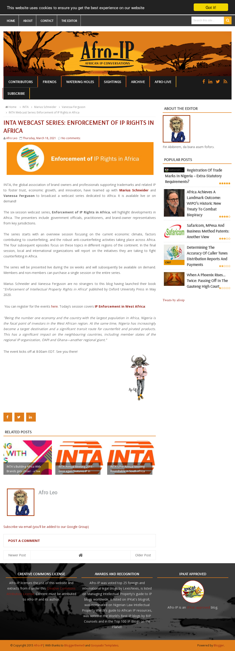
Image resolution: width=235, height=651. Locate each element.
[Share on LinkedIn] (31, 417)
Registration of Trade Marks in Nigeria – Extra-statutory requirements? (193, 175)
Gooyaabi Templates (104, 645)
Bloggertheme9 (74, 645)
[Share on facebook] (7, 417)
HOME (11, 21)
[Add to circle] (210, 81)
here (54, 306)
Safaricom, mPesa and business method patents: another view (208, 231)
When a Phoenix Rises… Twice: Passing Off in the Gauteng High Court (207, 280)
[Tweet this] (19, 417)
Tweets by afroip (174, 300)
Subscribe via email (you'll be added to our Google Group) (46, 526)
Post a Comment (24, 540)
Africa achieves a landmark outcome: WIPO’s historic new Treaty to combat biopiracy (204, 203)
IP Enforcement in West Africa (120, 306)
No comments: (71, 138)
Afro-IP (38, 645)
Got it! (211, 7)
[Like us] (203, 81)
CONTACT (47, 21)
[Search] (228, 20)
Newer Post (17, 555)
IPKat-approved (198, 607)
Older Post (143, 555)
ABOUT (28, 21)
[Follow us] (217, 81)
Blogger (219, 645)
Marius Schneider (134, 190)
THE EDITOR (69, 21)
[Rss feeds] (225, 81)
